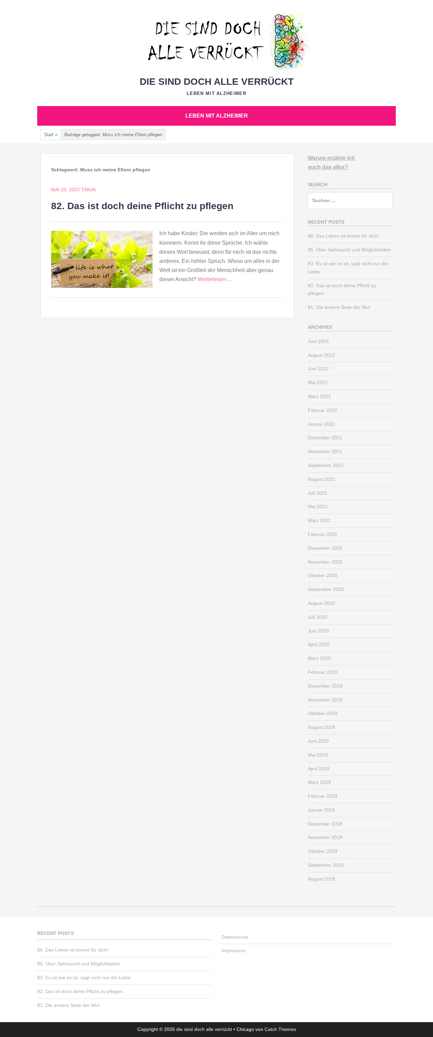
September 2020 (326, 589)
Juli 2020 (317, 617)
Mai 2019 (318, 755)
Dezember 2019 (325, 686)
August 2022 (321, 355)
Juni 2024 (318, 341)
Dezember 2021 (325, 437)
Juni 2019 (318, 741)
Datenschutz (235, 937)
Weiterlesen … (215, 279)
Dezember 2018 (325, 823)
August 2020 (321, 603)
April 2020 (318, 644)
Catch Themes (280, 1029)
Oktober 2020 (322, 575)
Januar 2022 (321, 424)
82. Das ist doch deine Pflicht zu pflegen (142, 206)
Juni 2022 (318, 368)
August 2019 (321, 727)
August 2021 (321, 479)
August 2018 (321, 879)
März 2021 (319, 520)
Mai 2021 (318, 506)
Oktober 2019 (322, 713)
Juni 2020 (318, 631)
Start (51, 134)
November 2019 (325, 699)
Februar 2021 (322, 534)
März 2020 (319, 658)
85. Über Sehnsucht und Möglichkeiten (349, 249)
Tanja (88, 189)
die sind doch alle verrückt (217, 81)
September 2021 (326, 465)
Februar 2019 (322, 796)
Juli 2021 (317, 493)
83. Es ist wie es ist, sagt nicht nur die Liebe (84, 977)
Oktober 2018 (322, 851)
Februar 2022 (322, 410)
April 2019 (318, 768)
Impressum (234, 950)
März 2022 (319, 396)
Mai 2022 (318, 382)
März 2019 (319, 782)
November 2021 (325, 451)
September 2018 (326, 865)
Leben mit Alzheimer (216, 116)
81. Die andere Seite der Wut (339, 307)
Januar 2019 (321, 810)
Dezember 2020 (325, 548)
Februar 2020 (322, 672)
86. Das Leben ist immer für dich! (343, 236)
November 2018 (325, 837)
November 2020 (325, 562)
